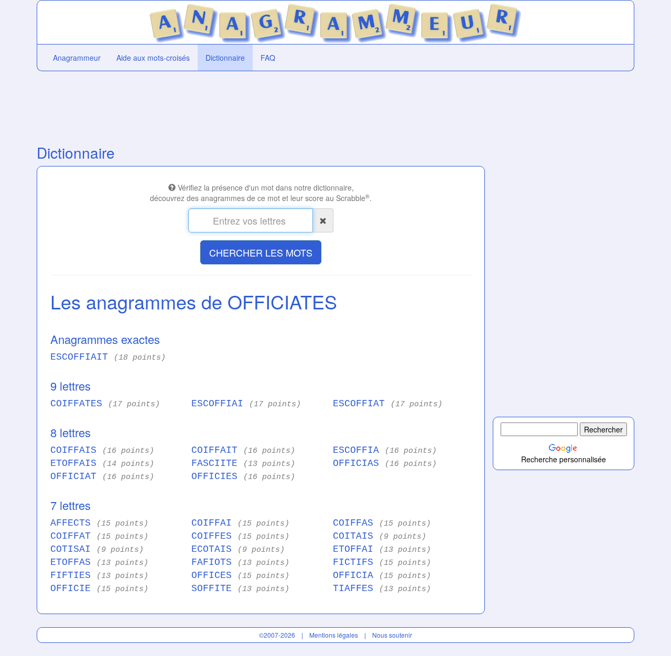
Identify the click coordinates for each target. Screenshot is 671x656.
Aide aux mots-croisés (153, 57)
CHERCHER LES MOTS (260, 252)
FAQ (268, 57)
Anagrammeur (77, 57)
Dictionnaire (225, 57)
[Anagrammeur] (336, 21)
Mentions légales (333, 634)
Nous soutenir (392, 634)
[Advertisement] (261, 105)
